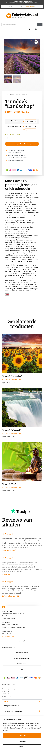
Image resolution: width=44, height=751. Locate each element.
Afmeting (14, 121)
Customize (22, 741)
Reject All (22, 746)
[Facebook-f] (19, 641)
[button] (36, 42)
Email (6, 702)
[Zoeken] (39, 24)
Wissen (25, 130)
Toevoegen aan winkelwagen (22, 144)
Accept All (22, 735)
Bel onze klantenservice (13, 711)
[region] (22, 733)
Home (6, 94)
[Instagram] (24, 641)
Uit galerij (11, 94)
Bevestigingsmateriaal (14, 126)
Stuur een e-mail (8, 636)
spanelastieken (10, 278)
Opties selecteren (8, 382)
